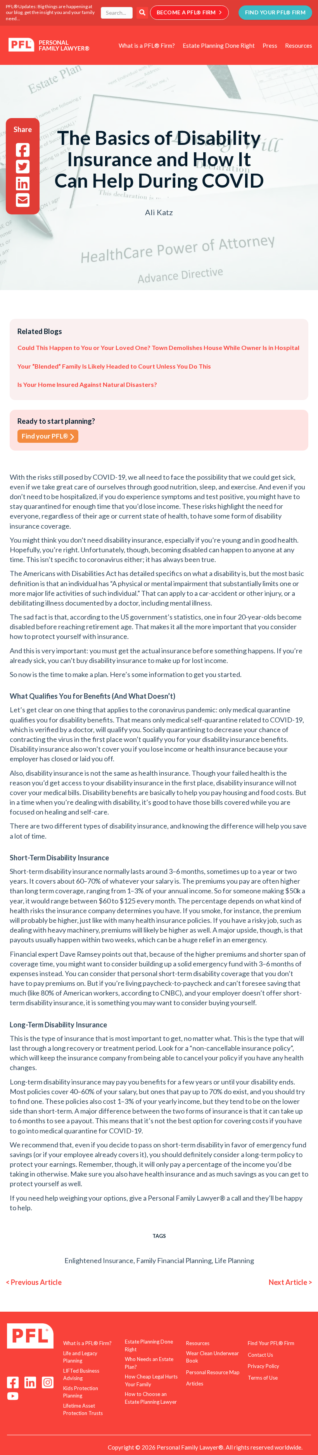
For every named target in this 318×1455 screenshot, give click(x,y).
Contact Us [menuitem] (260, 1355)
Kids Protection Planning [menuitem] (80, 1392)
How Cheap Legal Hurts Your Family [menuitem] (151, 1380)
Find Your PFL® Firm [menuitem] (271, 1343)
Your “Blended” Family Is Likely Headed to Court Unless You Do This (114, 366)
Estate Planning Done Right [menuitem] (219, 45)
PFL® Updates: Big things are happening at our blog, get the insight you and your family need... (50, 12)
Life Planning (234, 1260)
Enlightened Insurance (98, 1260)
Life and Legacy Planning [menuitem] (80, 1357)
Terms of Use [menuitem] (263, 1378)
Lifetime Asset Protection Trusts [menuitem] (83, 1410)
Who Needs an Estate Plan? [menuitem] (149, 1363)
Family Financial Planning (174, 1260)
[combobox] (117, 13)
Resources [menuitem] (298, 45)
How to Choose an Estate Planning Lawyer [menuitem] (151, 1398)
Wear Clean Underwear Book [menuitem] (212, 1357)
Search (142, 13)
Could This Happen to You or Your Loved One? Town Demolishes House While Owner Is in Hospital (158, 347)
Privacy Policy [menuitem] (263, 1366)
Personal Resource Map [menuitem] (213, 1372)
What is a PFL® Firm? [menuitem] (147, 45)
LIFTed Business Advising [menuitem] (81, 1375)
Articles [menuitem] (194, 1383)
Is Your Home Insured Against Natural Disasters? (87, 384)
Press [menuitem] (270, 45)
